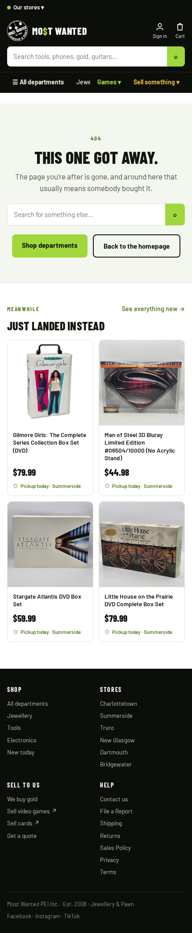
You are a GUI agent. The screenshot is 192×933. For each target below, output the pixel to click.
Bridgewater (116, 764)
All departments (27, 703)
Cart (180, 36)
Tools (14, 727)
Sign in (160, 36)
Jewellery (89, 82)
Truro (107, 727)
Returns (110, 835)
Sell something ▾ (156, 82)
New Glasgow (117, 740)
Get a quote (22, 835)
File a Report (116, 811)
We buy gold (22, 799)
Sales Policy (115, 847)
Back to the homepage (137, 246)
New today (20, 752)
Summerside (116, 715)
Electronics (22, 740)
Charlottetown (118, 703)
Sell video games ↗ (32, 811)
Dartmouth (114, 752)
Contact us (114, 799)
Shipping (111, 823)
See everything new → (153, 308)
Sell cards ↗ (23, 823)
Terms (108, 871)
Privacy (109, 859)
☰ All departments (38, 82)
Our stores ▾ (28, 7)
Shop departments (50, 245)
